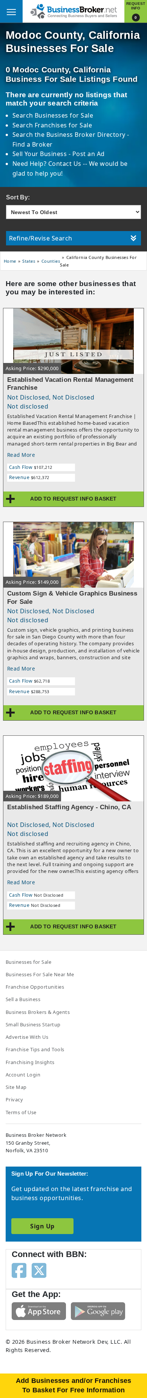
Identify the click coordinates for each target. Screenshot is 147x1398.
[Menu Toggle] (11, 11)
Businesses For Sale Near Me (40, 974)
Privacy (14, 1099)
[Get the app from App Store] (39, 1310)
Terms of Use (21, 1112)
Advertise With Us (27, 1037)
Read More (21, 454)
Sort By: (18, 197)
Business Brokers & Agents (38, 1012)
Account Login (23, 1074)
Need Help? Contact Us (47, 163)
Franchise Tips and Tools (35, 1049)
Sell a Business (23, 999)
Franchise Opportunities (35, 986)
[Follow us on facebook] (19, 1269)
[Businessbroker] (73, 10)
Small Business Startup (33, 1024)
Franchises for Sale (63, 125)
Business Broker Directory (85, 134)
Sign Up (42, 1226)
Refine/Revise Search (40, 238)
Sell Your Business (40, 154)
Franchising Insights (30, 1062)
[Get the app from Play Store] (98, 1310)
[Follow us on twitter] (39, 1269)
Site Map (16, 1087)
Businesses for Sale (64, 115)
